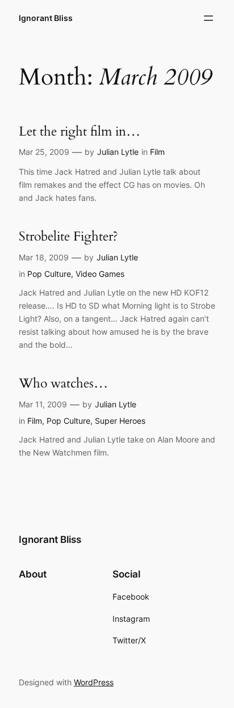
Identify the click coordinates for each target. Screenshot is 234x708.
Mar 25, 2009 (44, 152)
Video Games (100, 274)
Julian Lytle (118, 152)
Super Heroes (120, 420)
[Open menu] (208, 18)
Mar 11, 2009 (43, 404)
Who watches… (63, 383)
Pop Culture (49, 274)
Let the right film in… (79, 132)
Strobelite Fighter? (68, 237)
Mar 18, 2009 (44, 257)
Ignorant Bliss (46, 18)
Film (157, 152)
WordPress (94, 682)
